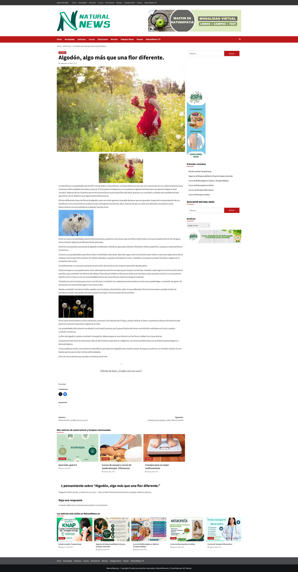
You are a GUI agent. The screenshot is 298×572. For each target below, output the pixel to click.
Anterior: (73, 419)
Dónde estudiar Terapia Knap (200, 171)
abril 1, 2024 (63, 468)
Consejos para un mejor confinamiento (157, 466)
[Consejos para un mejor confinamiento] (164, 448)
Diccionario (110, 3)
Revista (119, 3)
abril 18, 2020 (151, 472)
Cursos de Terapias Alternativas (201, 190)
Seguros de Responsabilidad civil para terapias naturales (211, 176)
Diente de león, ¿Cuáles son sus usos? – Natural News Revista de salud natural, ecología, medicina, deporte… (109, 492)
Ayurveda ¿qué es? (68, 465)
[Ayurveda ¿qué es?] (77, 448)
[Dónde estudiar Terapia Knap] (74, 529)
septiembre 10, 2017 (67, 63)
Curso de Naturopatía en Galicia (201, 185)
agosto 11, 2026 (64, 547)
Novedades (83, 3)
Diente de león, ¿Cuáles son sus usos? (121, 370)
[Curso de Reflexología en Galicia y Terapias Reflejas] (149, 529)
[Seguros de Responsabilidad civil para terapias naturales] (112, 529)
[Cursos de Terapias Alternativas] (223, 529)
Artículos (92, 3)
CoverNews (174, 568)
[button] (239, 39)
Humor (139, 3)
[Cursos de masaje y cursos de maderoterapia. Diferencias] (121, 448)
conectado (80, 505)
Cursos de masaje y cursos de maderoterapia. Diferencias (116, 466)
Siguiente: (165, 419)
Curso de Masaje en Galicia (199, 195)
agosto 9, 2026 (102, 550)
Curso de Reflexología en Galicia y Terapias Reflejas (209, 181)
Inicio (74, 3)
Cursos (100, 3)
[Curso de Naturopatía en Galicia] (186, 529)
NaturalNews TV (151, 3)
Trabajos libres (129, 3)
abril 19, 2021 (107, 472)
